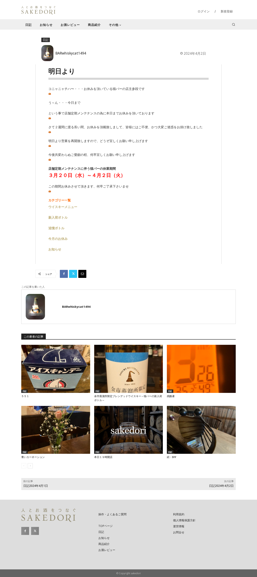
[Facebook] (64, 274)
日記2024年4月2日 (221, 486)
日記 (46, 40)
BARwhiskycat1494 (70, 53)
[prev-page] (23, 465)
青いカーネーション (33, 457)
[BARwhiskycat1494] (48, 53)
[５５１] (55, 369)
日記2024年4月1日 (35, 486)
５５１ (25, 396)
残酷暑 (171, 396)
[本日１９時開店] (128, 430)
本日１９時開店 (103, 457)
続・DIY (171, 457)
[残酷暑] (201, 369)
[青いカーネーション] (55, 430)
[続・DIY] (201, 430)
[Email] (82, 274)
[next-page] (30, 465)
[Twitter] (73, 274)
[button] (233, 24)
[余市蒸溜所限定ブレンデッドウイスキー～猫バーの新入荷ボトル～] (128, 369)
